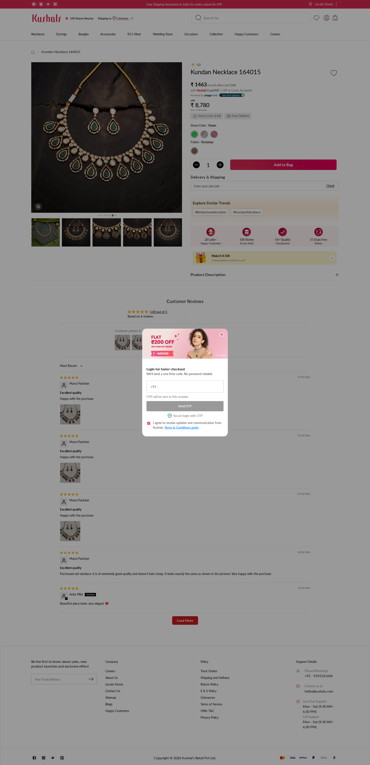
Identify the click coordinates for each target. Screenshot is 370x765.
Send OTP (185, 406)
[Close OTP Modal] (221, 334)
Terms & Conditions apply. (181, 427)
